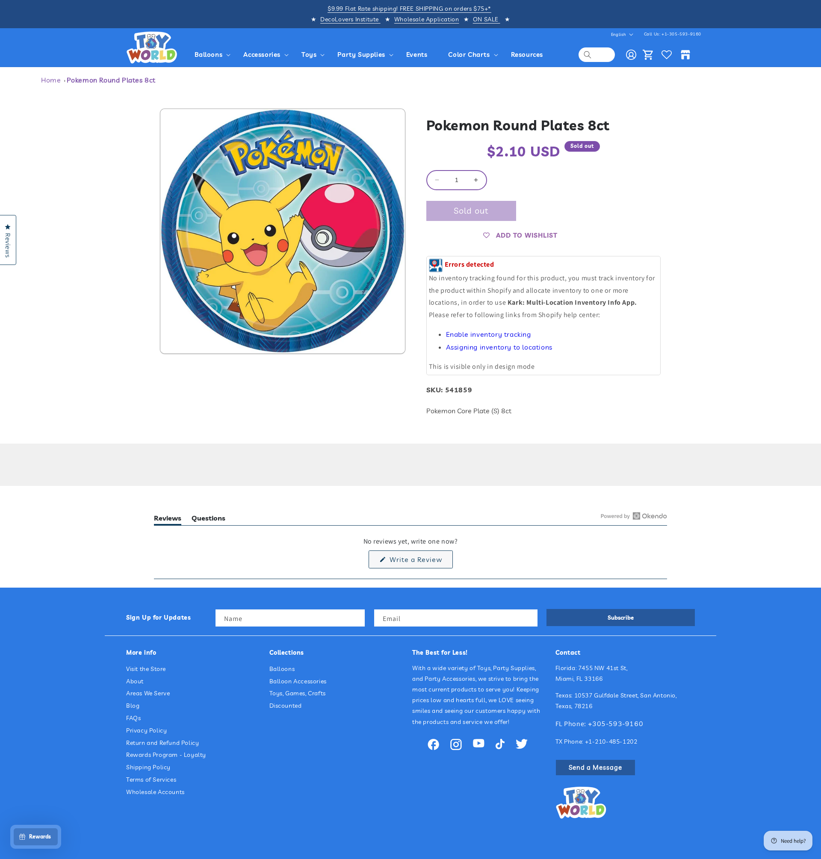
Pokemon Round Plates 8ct (111, 80)
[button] (214, 54)
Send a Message (595, 767)
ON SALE (486, 19)
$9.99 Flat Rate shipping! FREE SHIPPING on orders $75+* (409, 8)
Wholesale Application (426, 19)
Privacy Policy (146, 730)
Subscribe (621, 617)
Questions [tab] (208, 519)
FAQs (133, 718)
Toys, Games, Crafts (297, 693)
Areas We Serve (148, 693)
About (135, 681)
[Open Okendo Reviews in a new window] (634, 516)
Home (51, 80)
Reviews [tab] (167, 519)
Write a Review (420, 561)
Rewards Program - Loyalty (166, 755)
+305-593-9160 (616, 723)
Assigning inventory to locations (499, 347)
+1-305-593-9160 (681, 34)
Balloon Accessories (298, 681)
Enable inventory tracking (488, 334)
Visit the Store (146, 669)
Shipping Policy (148, 767)
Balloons (282, 669)
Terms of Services (151, 779)
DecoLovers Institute (350, 19)
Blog (132, 705)
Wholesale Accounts (155, 792)
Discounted (285, 705)
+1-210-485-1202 (611, 741)
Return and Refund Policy (162, 743)
